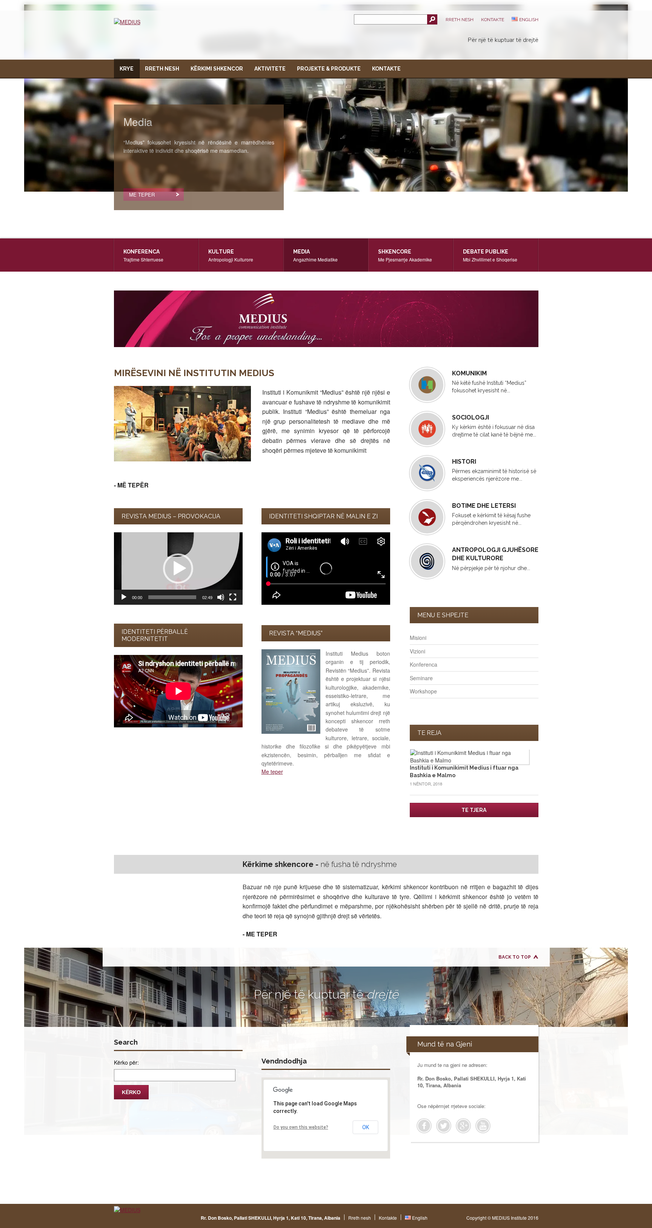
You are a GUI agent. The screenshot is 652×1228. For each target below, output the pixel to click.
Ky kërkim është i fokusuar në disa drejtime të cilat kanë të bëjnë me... (494, 426)
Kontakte (492, 19)
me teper (142, 194)
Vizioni (417, 651)
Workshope (423, 691)
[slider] (172, 597)
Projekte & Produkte (329, 69)
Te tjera (473, 810)
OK (365, 1127)
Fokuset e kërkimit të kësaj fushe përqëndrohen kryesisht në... (491, 514)
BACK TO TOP (514, 957)
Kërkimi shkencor (217, 69)
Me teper (272, 771)
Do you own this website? (301, 1127)
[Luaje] (124, 597)
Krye (127, 69)
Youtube (483, 1126)
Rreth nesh (460, 19)
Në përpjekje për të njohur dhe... (495, 558)
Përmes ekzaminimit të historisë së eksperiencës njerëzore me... (494, 470)
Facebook (424, 1126)
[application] (178, 568)
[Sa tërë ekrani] (233, 597)
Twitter (444, 1126)
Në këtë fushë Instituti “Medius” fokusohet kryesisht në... (489, 381)
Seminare (421, 678)
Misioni (418, 637)
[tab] (156, 255)
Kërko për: (126, 1062)
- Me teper (260, 934)
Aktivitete (270, 69)
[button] (178, 568)
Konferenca (423, 664)
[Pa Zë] (221, 597)
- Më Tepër (131, 485)
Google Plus (463, 1126)
